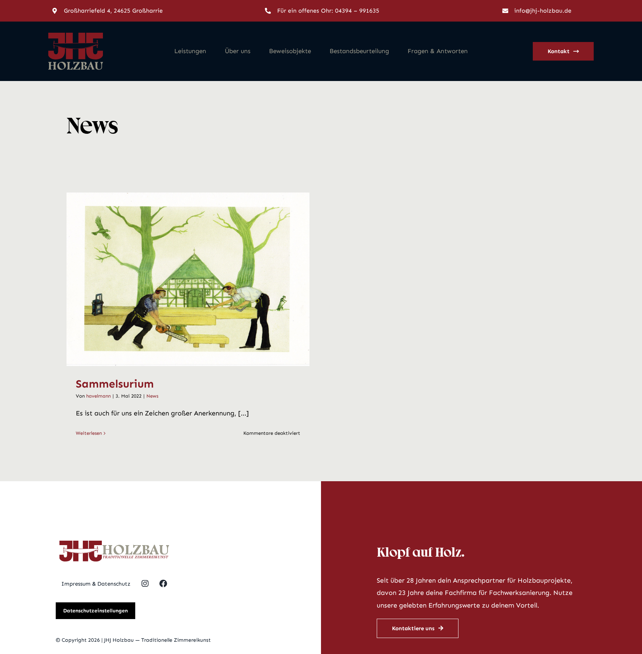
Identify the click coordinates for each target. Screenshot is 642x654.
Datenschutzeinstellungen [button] (95, 611)
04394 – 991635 (357, 10)
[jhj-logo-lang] (114, 544)
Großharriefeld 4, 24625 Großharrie (113, 10)
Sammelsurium (178, 279)
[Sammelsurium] (188, 279)
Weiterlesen (89, 433)
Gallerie (197, 279)
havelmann (98, 396)
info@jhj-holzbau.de (542, 10)
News (152, 396)
